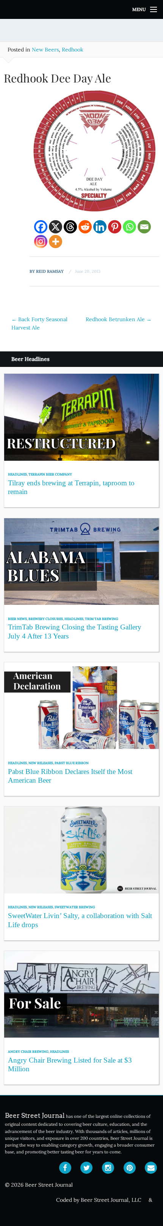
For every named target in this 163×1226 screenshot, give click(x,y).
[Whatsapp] (129, 226)
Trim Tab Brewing (101, 619)
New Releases (40, 763)
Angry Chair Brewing (28, 1051)
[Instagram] (40, 241)
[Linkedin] (100, 226)
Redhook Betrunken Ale (119, 319)
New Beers (45, 49)
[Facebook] (40, 226)
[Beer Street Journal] (81, 9)
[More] (55, 241)
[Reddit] (85, 226)
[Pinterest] (114, 226)
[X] (55, 226)
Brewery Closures (45, 619)
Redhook (72, 49)
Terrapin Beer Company (50, 474)
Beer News (17, 619)
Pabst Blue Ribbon (72, 763)
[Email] (144, 226)
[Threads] (70, 226)
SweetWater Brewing (75, 907)
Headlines (17, 474)
